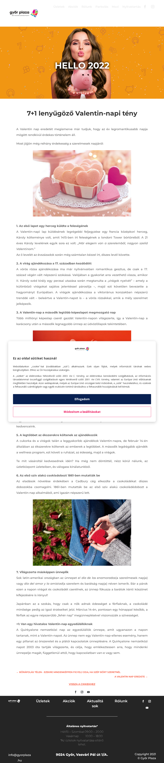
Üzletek (59, 6)
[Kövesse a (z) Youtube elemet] (88, 692)
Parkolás (101, 6)
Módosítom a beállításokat (82, 412)
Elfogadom (82, 399)
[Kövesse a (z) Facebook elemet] (75, 692)
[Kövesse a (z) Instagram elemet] (82, 692)
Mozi (115, 6)
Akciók (73, 6)
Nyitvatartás (131, 6)
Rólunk (87, 6)
